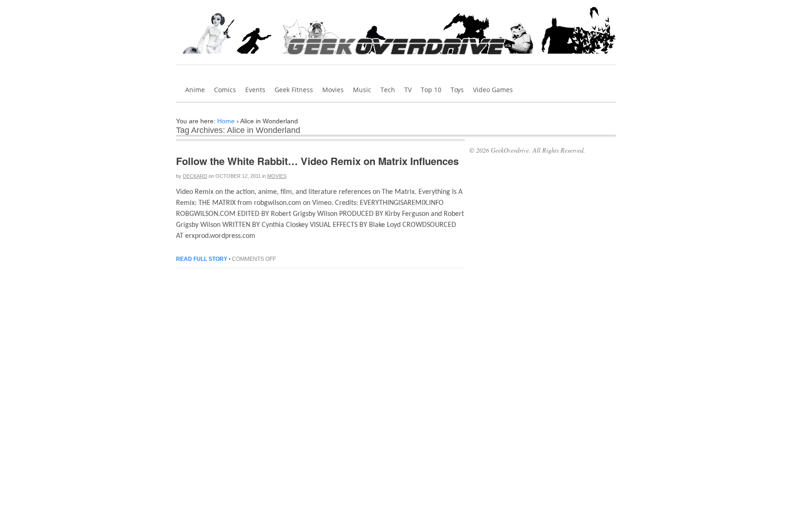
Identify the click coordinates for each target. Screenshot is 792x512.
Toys (457, 89)
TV (408, 89)
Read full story (201, 259)
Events (255, 89)
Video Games (493, 89)
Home (226, 121)
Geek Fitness (294, 89)
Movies (333, 89)
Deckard (195, 176)
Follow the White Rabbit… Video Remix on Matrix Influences (317, 161)
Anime (195, 89)
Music (362, 89)
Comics (225, 89)
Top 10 (431, 89)
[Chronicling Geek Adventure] (396, 57)
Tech (387, 89)
